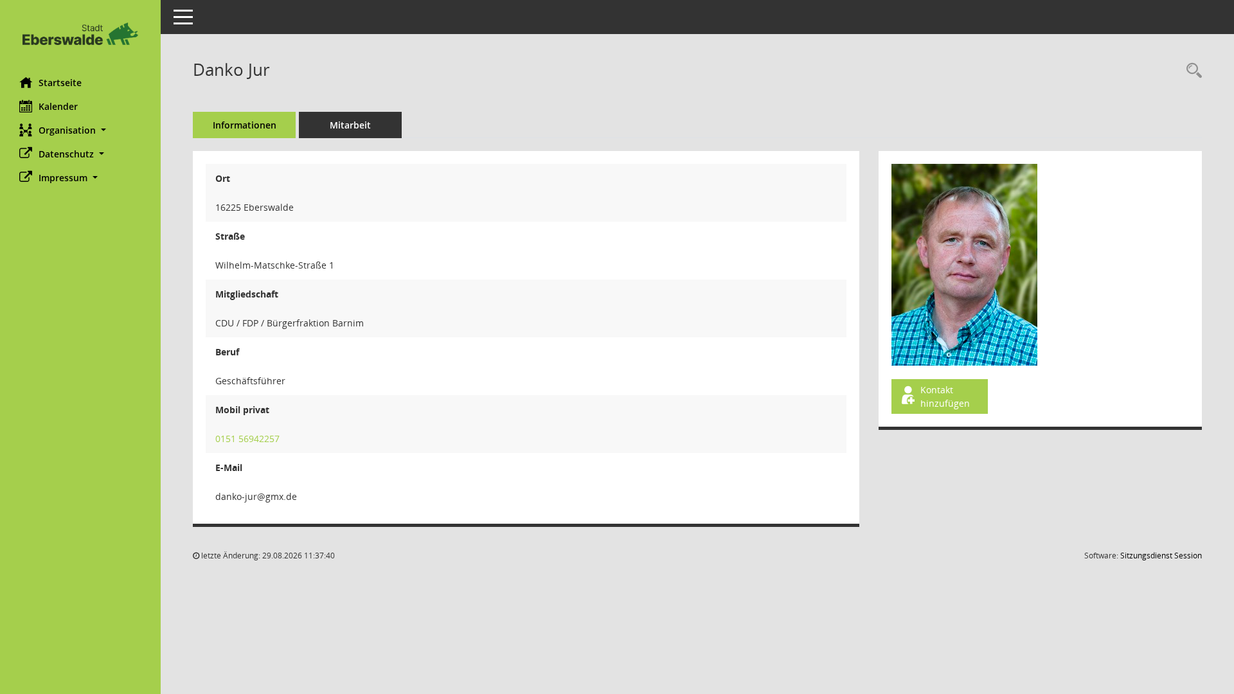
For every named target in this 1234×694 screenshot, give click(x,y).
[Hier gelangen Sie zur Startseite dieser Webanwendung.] (80, 33)
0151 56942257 (247, 438)
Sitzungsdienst (1161, 555)
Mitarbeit (350, 125)
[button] (80, 130)
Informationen (244, 125)
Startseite (60, 82)
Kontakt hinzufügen (945, 396)
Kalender (58, 106)
